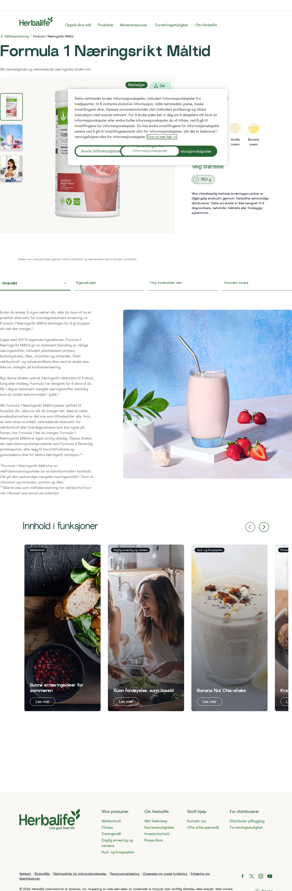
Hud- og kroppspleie (118, 852)
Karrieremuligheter (159, 827)
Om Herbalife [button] (206, 25)
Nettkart (25, 873)
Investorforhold (156, 834)
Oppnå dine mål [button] (78, 25)
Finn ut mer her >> (162, 137)
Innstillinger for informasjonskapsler (150, 149)
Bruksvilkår (43, 873)
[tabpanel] (146, 403)
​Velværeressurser (133, 25)
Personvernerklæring (125, 873)
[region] (147, 127)
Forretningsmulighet (171, 25)
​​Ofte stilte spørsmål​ (203, 827)
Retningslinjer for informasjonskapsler (80, 873)
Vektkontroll (111, 821)
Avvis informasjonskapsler (107, 151)
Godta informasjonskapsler (184, 151)
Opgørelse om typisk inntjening (165, 873)
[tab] (11, 107)
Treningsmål (111, 834)
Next (263, 526)
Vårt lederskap (155, 821)
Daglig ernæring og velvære (117, 843)
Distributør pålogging (247, 821)
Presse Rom (153, 840)
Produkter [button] (106, 25)
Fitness (107, 827)
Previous (250, 526)
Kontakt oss (196, 821)
